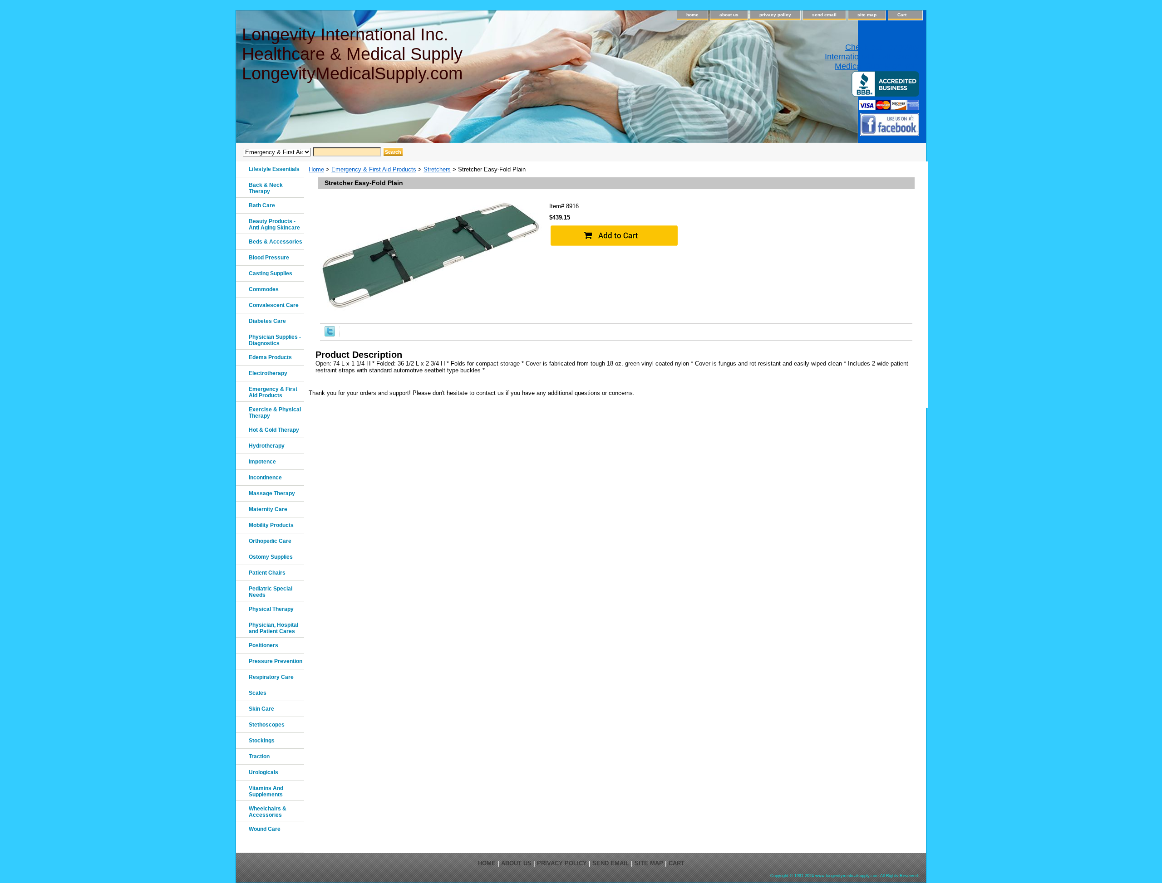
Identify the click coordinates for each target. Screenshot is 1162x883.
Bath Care (262, 205)
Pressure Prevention (275, 661)
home (692, 14)
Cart (901, 14)
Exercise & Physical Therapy (275, 412)
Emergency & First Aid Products (373, 169)
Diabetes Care (267, 321)
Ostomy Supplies (271, 557)
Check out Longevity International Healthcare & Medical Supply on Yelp (872, 57)
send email (824, 14)
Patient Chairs (267, 573)
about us (729, 14)
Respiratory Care (271, 677)
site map (866, 14)
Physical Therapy (271, 609)
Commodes (264, 289)
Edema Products (270, 357)
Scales (257, 693)
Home (316, 169)
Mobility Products (271, 525)
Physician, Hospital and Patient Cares (273, 628)
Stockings (262, 740)
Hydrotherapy (267, 446)
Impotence (262, 462)
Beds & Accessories (275, 242)
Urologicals (263, 772)
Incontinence (265, 477)
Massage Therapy (272, 493)
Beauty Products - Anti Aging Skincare (274, 224)
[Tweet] (330, 334)
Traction (259, 756)
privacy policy (775, 14)
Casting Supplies (270, 273)
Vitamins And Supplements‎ (266, 791)
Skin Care (261, 709)
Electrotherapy (268, 373)
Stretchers (437, 169)
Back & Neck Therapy (266, 188)
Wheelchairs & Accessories (267, 811)
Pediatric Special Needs (270, 591)
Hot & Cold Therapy (274, 430)
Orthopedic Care (270, 541)
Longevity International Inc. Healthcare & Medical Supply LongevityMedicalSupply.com (352, 54)
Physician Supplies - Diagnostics (275, 340)
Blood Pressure (269, 257)
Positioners (263, 645)
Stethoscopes (267, 725)
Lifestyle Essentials (274, 169)
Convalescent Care (274, 305)
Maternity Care (268, 509)
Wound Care (265, 829)
